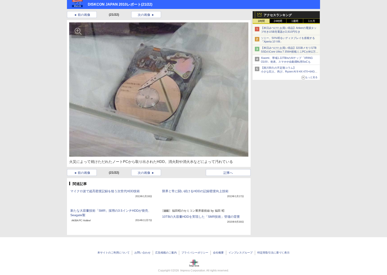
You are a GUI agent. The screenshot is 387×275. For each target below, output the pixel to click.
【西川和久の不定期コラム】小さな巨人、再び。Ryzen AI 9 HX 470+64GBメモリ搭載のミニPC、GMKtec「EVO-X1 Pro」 (290, 71)
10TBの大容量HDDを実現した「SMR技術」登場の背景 (201, 216)
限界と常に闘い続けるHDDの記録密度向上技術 (195, 191)
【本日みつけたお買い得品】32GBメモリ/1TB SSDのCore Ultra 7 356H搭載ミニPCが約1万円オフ (289, 51)
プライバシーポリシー (194, 252)
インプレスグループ (240, 252)
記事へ (228, 173)
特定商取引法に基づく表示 (273, 252)
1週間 (294, 21)
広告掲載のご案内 (166, 252)
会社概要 (218, 252)
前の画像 (84, 15)
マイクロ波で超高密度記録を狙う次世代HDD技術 (105, 191)
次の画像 (144, 15)
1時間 (261, 21)
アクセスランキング (278, 15)
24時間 (278, 21)
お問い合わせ (142, 252)
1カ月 (311, 21)
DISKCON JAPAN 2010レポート (114, 4)
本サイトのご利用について (113, 252)
